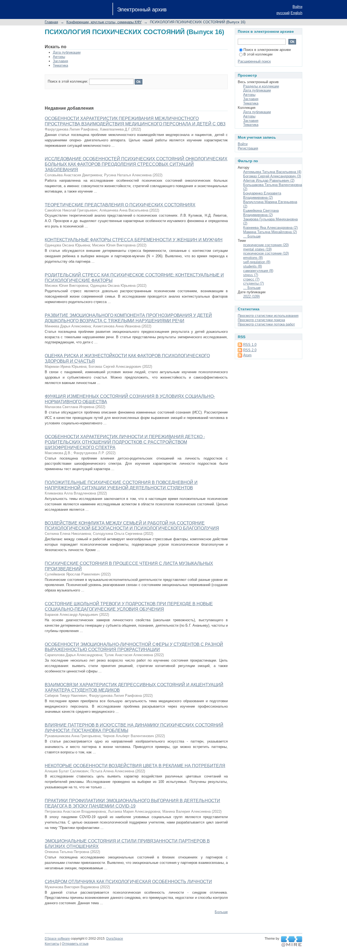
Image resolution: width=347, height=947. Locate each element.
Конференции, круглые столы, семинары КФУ (104, 22)
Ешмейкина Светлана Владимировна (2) (261, 213)
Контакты (52, 944)
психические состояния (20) (266, 245)
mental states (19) (257, 249)
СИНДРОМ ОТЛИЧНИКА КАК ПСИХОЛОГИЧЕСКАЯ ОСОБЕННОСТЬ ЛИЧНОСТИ (128, 881)
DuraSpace (114, 939)
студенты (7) (253, 283)
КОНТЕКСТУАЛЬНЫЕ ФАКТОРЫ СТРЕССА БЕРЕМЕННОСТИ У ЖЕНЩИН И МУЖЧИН (134, 239)
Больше (221, 912)
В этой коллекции (257, 54)
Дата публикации (67, 52)
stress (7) (250, 275)
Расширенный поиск (254, 61)
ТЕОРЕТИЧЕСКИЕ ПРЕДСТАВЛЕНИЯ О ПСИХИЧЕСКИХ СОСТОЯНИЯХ (120, 205)
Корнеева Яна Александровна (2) (270, 228)
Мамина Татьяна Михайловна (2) (270, 232)
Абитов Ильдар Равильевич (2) (268, 180)
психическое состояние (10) (266, 253)
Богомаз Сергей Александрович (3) (272, 176)
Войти (297, 7)
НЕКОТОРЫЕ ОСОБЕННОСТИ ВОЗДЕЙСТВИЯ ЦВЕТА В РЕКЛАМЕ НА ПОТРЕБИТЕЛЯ (135, 765)
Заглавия (60, 61)
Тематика (60, 65)
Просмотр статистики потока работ (266, 324)
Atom (247, 355)
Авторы (59, 57)
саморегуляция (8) (258, 271)
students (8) (252, 266)
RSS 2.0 (249, 350)
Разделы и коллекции (261, 86)
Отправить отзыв (75, 944)
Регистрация (248, 148)
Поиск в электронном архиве (267, 50)
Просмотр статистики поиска (261, 320)
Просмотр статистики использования (268, 316)
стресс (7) (251, 279)
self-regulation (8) (256, 262)
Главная (51, 22)
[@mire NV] (291, 941)
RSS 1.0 (249, 345)
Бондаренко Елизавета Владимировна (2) (262, 195)
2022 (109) (251, 296)
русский (283, 13)
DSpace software (57, 939)
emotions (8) (253, 258)
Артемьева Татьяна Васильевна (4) (272, 172)
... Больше (252, 236)
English (296, 13)
